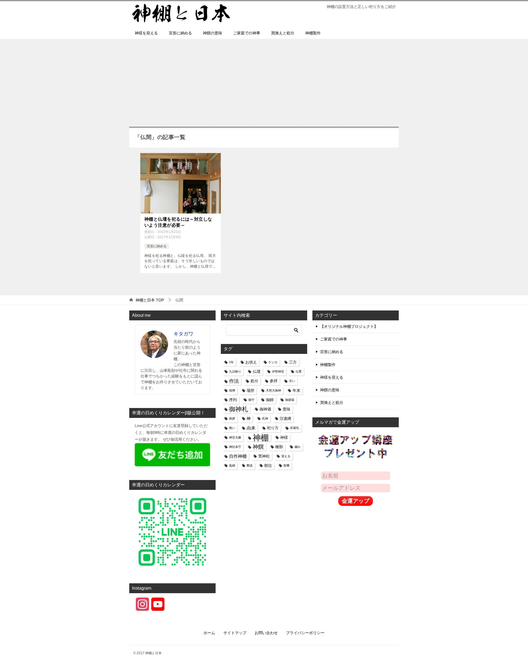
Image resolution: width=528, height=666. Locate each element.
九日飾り (235, 371)
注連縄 (285, 418)
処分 (254, 381)
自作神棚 (238, 456)
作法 (234, 381)
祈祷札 (294, 427)
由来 (251, 427)
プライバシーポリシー (305, 633)
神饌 (258, 447)
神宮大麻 (235, 437)
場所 (250, 390)
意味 (286, 409)
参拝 (273, 381)
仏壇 (256, 371)
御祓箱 (289, 399)
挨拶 (232, 418)
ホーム (209, 633)
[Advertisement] (264, 85)
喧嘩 (232, 390)
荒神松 (264, 456)
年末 (296, 390)
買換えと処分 (282, 33)
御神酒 (265, 409)
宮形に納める (180, 33)
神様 (284, 437)
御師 (270, 400)
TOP (150, 300)
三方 (293, 362)
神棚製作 (313, 33)
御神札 (238, 409)
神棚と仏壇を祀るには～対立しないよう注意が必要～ (178, 222)
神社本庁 (235, 446)
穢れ (298, 446)
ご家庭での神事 (246, 33)
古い (292, 380)
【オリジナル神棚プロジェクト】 (349, 326)
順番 (287, 465)
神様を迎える (146, 33)
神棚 (261, 438)
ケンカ (272, 362)
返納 (232, 465)
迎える (285, 456)
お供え (251, 362)
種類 (279, 447)
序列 (233, 400)
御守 (251, 399)
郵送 (250, 465)
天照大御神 (273, 390)
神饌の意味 (212, 33)
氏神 (265, 418)
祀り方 (273, 428)
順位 (268, 465)
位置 (299, 371)
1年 (231, 362)
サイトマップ (234, 633)
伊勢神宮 (278, 371)
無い (232, 427)
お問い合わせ (266, 633)
